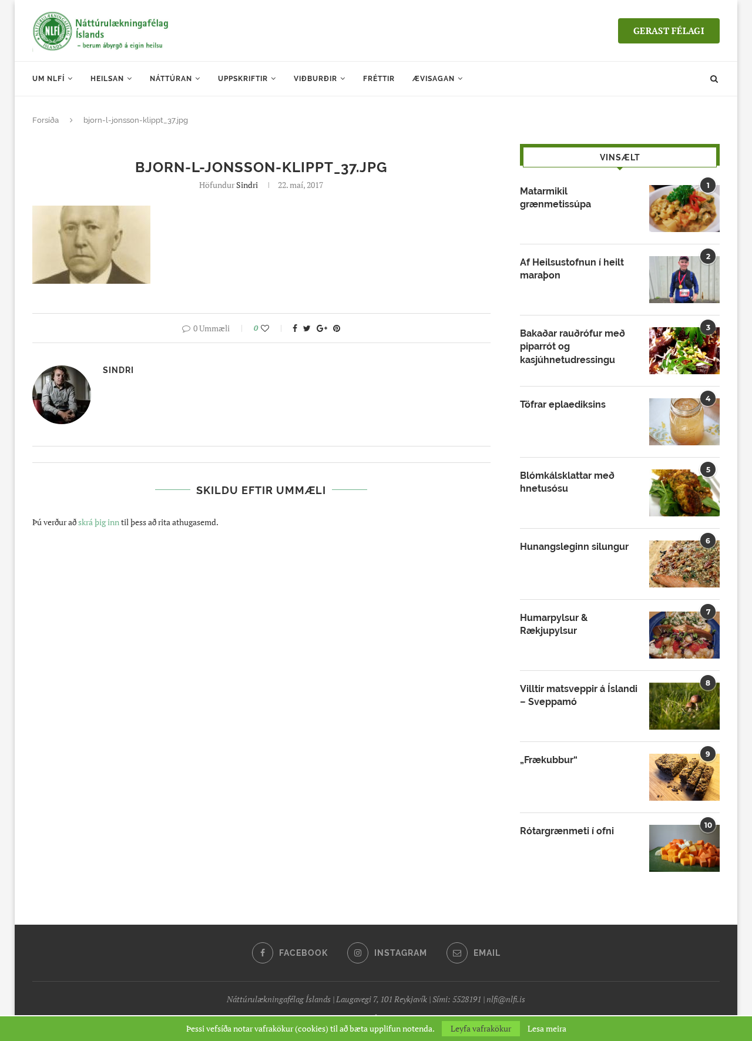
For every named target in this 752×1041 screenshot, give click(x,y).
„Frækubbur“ (549, 759)
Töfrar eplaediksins (563, 404)
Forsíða (45, 120)
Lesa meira (547, 1029)
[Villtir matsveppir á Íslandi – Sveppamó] (684, 706)
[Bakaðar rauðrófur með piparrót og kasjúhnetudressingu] (684, 350)
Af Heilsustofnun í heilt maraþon (572, 269)
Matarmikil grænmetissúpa (555, 198)
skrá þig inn (98, 522)
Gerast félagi (668, 30)
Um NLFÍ (48, 79)
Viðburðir (315, 79)
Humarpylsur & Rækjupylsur (554, 624)
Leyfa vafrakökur (481, 1028)
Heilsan (107, 79)
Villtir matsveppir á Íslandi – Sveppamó (578, 695)
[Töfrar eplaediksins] (684, 421)
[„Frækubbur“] (684, 777)
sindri (247, 184)
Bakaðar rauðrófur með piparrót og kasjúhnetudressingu (572, 346)
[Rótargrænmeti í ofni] (684, 848)
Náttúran (171, 79)
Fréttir (379, 79)
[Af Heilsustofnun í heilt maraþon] (684, 279)
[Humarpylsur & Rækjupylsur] (684, 635)
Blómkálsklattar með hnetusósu (567, 482)
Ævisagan (433, 79)
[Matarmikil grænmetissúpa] (684, 208)
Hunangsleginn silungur (574, 546)
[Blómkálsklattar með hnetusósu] (684, 492)
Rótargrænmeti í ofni (567, 831)
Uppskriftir (243, 79)
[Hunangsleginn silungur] (684, 563)
